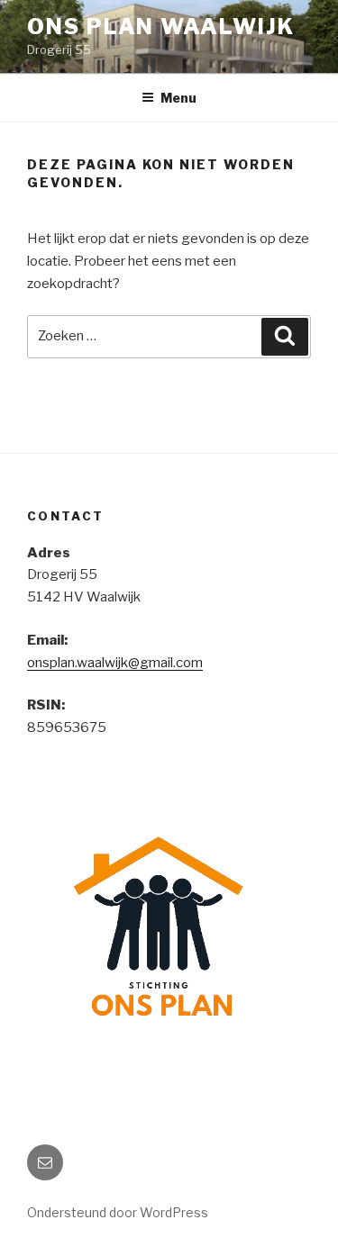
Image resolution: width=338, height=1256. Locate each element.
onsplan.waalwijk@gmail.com (115, 663)
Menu (178, 97)
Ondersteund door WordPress (117, 1212)
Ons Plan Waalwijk (161, 27)
